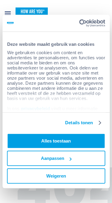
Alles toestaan (56, 140)
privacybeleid (35, 108)
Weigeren (56, 175)
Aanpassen (52, 158)
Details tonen (79, 122)
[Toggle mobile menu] (8, 13)
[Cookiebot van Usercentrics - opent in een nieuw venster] (79, 23)
